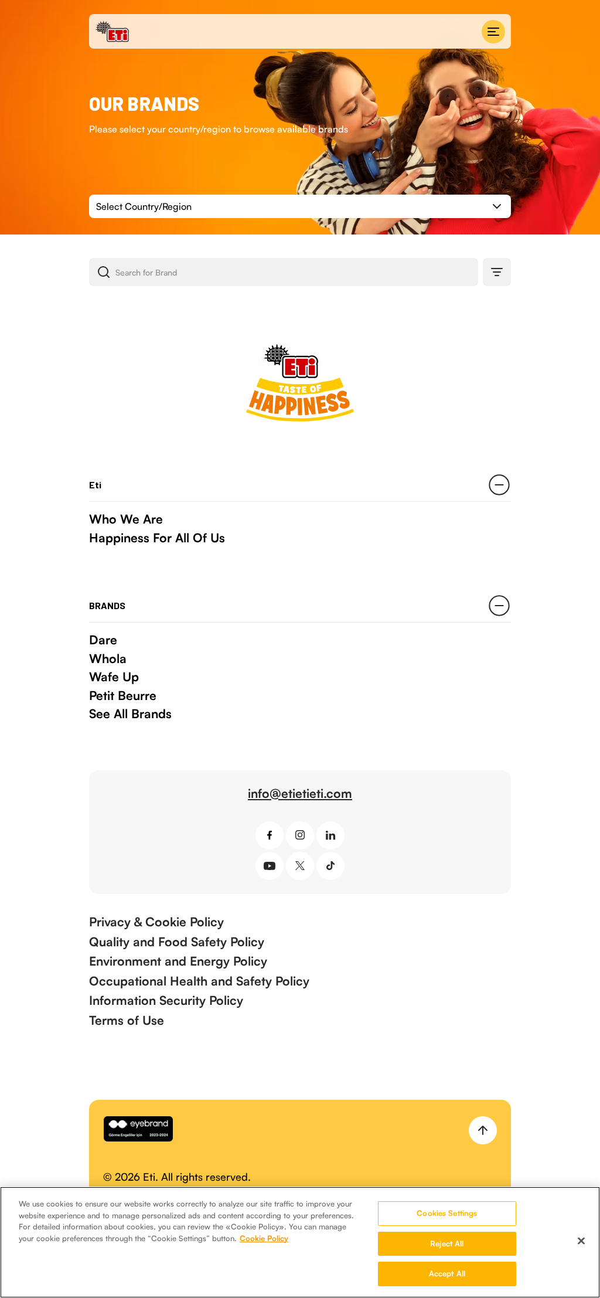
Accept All (447, 1273)
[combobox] (300, 206)
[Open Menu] (493, 31)
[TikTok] (330, 866)
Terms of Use (126, 1020)
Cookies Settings (447, 1213)
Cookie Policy (264, 1238)
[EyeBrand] (138, 1130)
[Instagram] (300, 835)
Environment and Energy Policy (178, 961)
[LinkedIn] (330, 835)
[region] (300, 1242)
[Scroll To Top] (483, 1130)
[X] (300, 866)
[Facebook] (269, 835)
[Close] (581, 1241)
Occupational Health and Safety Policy (199, 980)
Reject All (446, 1243)
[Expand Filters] (497, 272)
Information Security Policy (166, 1000)
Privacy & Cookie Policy (156, 921)
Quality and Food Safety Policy (176, 941)
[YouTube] (269, 866)
